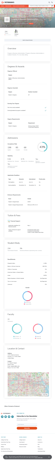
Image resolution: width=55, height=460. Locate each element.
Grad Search (21, 442)
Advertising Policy (41, 451)
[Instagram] (12, 417)
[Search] (49, 2)
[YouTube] (9, 417)
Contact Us (40, 442)
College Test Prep (4, 439)
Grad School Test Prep (5, 442)
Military (2, 446)
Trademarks (40, 449)
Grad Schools (8, 5)
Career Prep (3, 444)
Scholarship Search (23, 444)
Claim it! (31, 23)
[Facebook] (5, 417)
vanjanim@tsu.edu (15, 366)
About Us (40, 439)
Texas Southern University (19, 5)
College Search (22, 439)
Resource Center (22, 446)
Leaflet (39, 8)
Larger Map (3, 26)
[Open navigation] (52, 2)
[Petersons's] (8, 2)
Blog (39, 446)
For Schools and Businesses (7, 451)
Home (2, 5)
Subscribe (27, 428)
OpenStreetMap (46, 8)
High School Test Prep (5, 449)
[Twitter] (2, 417)
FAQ (38, 444)
